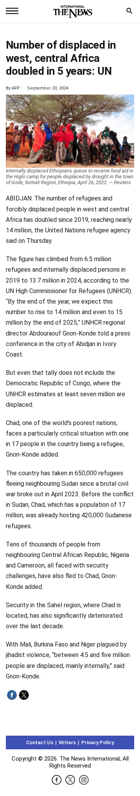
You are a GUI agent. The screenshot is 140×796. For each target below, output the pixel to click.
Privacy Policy (97, 742)
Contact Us (39, 742)
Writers (67, 742)
